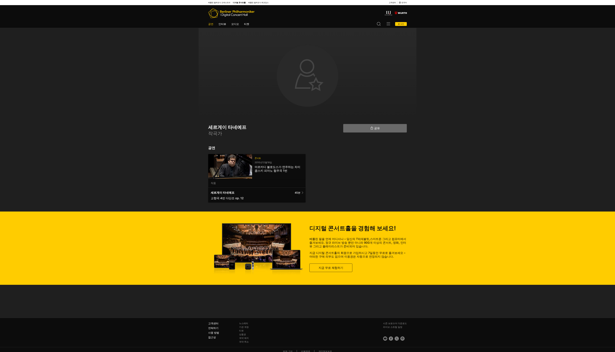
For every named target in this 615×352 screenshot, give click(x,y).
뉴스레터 (243, 323)
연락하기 (213, 328)
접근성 (212, 337)
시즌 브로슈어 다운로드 (395, 323)
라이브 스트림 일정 (392, 327)
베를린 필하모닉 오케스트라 (219, 3)
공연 (210, 24)
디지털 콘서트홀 (239, 3)
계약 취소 (244, 341)
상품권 (242, 334)
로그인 (401, 24)
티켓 (246, 24)
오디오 (235, 24)
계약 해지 (244, 338)
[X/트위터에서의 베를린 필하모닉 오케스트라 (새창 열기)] (397, 338)
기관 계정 (244, 327)
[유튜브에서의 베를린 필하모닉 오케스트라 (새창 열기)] (385, 338)
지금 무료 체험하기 (331, 267)
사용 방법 (213, 332)
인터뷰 (222, 24)
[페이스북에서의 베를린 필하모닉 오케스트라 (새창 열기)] (391, 338)
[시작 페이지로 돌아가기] (231, 13)
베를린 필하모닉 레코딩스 (258, 3)
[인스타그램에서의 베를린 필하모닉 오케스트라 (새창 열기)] (402, 338)
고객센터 (392, 3)
